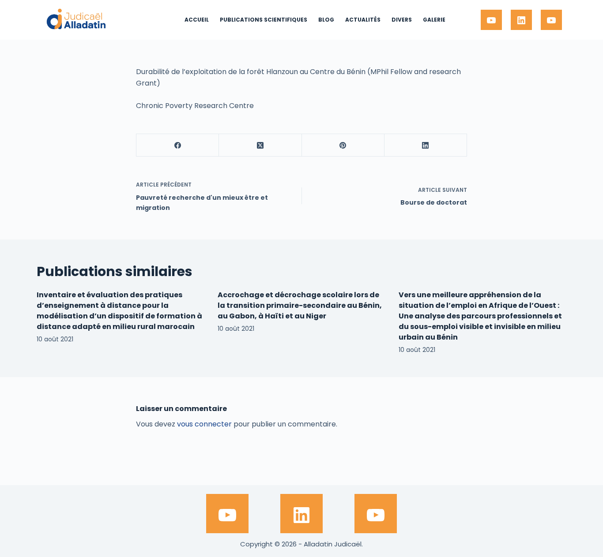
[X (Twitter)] (260, 145)
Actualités (363, 19)
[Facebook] (177, 145)
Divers (402, 19)
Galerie (434, 19)
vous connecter (204, 424)
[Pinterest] (343, 145)
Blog (326, 19)
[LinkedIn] (425, 145)
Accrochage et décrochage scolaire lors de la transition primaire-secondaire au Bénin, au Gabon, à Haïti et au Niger (300, 305)
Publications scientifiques (263, 19)
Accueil (197, 19)
